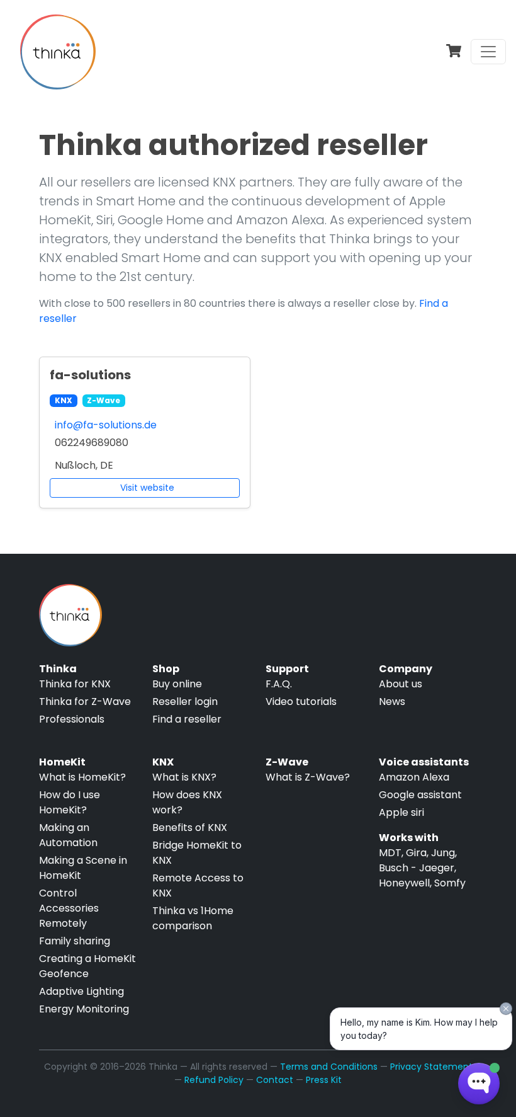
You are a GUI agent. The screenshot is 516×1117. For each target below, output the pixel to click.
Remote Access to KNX (198, 885)
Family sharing (74, 941)
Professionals (71, 719)
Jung (443, 852)
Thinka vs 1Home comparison (192, 918)
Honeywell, (405, 883)
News (392, 701)
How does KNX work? (187, 802)
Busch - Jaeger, (417, 868)
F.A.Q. (279, 684)
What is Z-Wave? (308, 777)
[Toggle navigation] (488, 51)
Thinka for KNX (75, 684)
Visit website (147, 487)
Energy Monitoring (84, 1009)
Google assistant (420, 795)
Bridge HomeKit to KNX (197, 853)
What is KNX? (184, 777)
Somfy (450, 883)
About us (400, 684)
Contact (274, 1080)
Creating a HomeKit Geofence (87, 966)
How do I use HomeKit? (69, 802)
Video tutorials (301, 701)
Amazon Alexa (414, 777)
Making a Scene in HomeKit (83, 868)
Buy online (177, 684)
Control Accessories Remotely (69, 908)
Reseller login (185, 701)
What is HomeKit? (82, 777)
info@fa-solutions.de (106, 425)
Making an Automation (68, 835)
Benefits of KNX (189, 827)
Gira (416, 852)
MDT (390, 852)
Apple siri (401, 812)
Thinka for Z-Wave (85, 701)
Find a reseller (187, 719)
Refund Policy (214, 1080)
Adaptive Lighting (81, 991)
